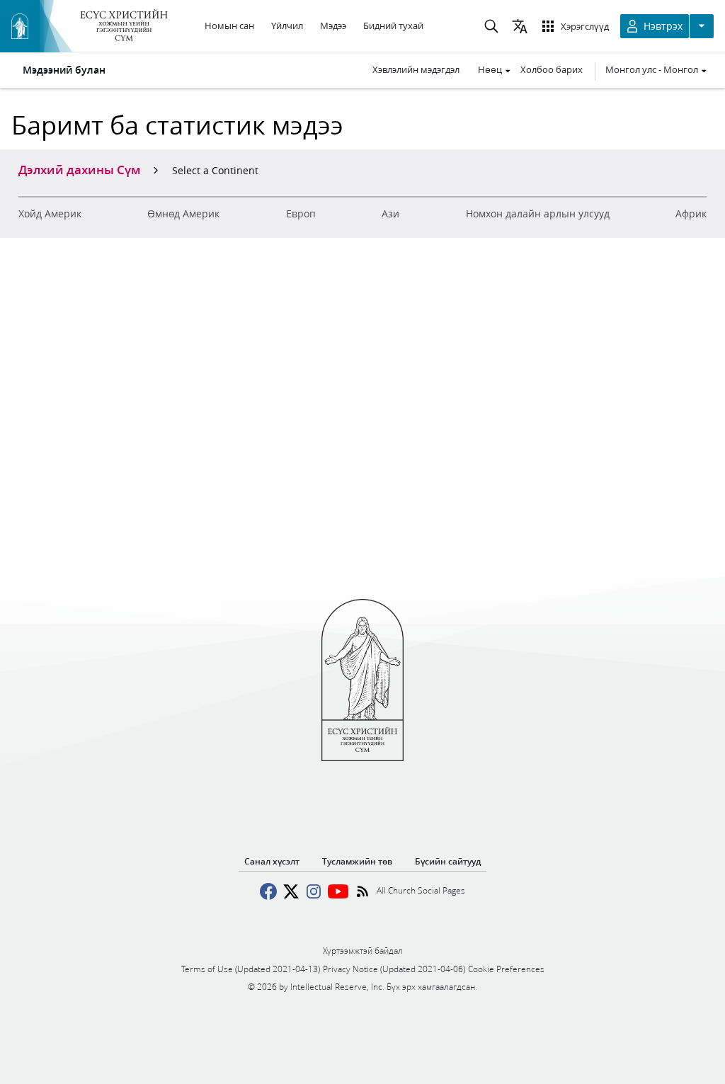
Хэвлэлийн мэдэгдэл (415, 69)
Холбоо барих (551, 69)
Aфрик (691, 214)
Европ (301, 214)
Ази (390, 214)
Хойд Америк (49, 214)
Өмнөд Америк (183, 214)
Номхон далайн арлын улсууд (538, 214)
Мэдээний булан (64, 70)
